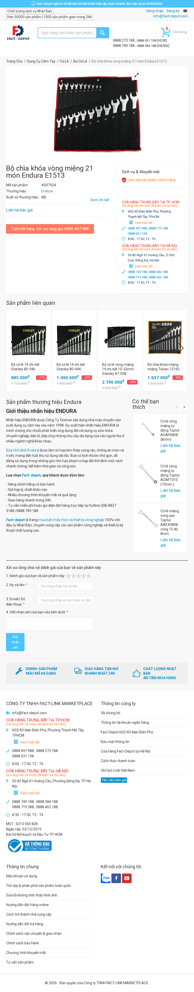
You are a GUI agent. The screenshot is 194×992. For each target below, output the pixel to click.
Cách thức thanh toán (118, 761)
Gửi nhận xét (15, 642)
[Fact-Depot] (18, 32)
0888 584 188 (147, 46)
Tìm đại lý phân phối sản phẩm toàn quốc (38, 886)
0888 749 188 (124, 46)
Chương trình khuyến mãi (26, 953)
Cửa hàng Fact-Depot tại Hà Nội (125, 751)
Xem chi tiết (99, 200)
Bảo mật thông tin (115, 742)
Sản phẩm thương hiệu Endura (44, 402)
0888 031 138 (147, 40)
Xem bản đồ (143, 223)
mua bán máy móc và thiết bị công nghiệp (71, 520)
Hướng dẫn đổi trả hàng (24, 924)
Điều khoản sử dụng (21, 876)
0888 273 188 (124, 40)
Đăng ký (173, 11)
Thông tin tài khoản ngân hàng (125, 722)
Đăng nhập (154, 11)
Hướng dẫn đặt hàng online (27, 905)
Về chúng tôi (110, 713)
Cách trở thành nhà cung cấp (29, 914)
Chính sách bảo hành (22, 943)
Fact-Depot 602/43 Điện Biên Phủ (127, 732)
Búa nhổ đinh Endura (22, 450)
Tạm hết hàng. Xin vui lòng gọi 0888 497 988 (50, 228)
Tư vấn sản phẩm (20, 962)
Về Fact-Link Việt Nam (118, 770)
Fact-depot (31, 475)
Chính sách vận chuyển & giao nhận (34, 933)
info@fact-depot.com (170, 16)
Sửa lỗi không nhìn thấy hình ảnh (31, 895)
